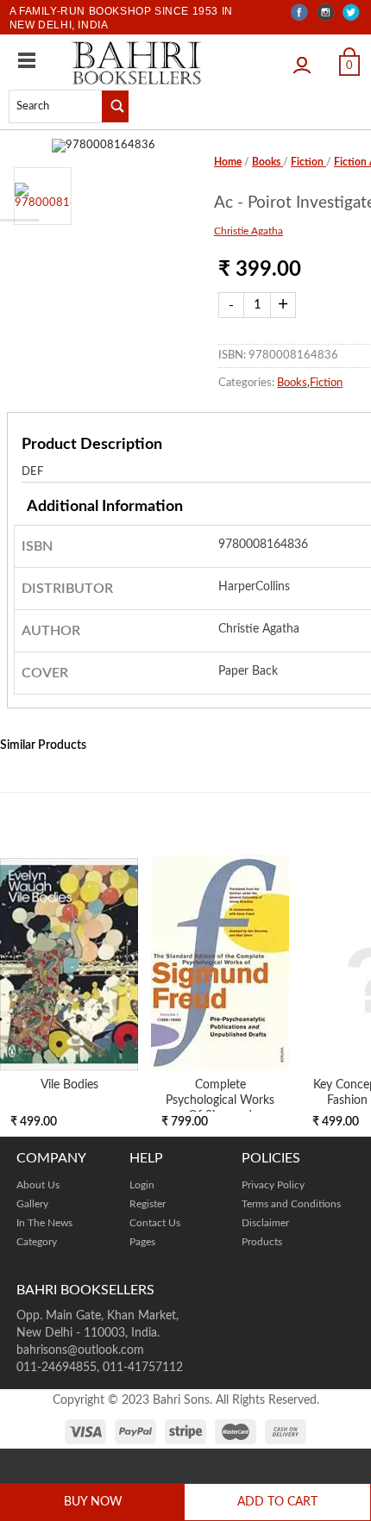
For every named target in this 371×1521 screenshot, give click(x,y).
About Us (38, 1185)
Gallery (32, 1204)
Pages (142, 1242)
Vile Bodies (69, 1084)
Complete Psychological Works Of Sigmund (220, 1100)
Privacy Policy (273, 1185)
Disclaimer (265, 1223)
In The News (44, 1223)
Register (147, 1204)
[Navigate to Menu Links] (26, 60)
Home (228, 162)
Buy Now (93, 1502)
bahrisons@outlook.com (80, 1350)
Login (306, 59)
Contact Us (154, 1223)
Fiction (308, 162)
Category (36, 1242)
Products (262, 1242)
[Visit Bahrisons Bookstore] (136, 62)
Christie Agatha (248, 231)
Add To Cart (277, 1502)
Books (267, 162)
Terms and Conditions (291, 1204)
